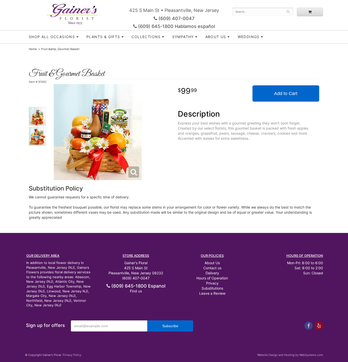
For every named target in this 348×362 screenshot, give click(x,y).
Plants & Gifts (103, 37)
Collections (145, 37)
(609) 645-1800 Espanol (137, 286)
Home (33, 49)
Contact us (212, 268)
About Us (212, 263)
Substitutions (212, 288)
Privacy (212, 283)
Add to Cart (285, 93)
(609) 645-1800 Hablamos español (176, 26)
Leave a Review (212, 293)
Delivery (212, 273)
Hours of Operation (212, 278)
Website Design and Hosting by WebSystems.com (290, 355)
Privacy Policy (72, 355)
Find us (136, 291)
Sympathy (183, 37)
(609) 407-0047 (175, 18)
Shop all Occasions (52, 37)
